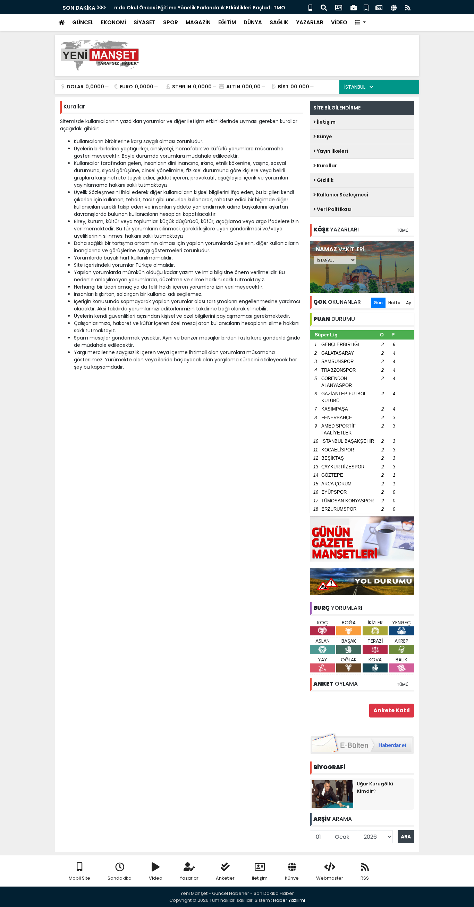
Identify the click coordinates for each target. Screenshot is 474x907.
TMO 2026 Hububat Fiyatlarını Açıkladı (162, 7)
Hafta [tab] (394, 303)
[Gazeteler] (379, 7)
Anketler (225, 878)
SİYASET (144, 22)
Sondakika (120, 878)
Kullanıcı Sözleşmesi (342, 194)
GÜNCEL (82, 22)
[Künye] (393, 7)
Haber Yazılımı (289, 900)
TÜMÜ (402, 230)
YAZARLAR (309, 22)
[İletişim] (339, 7)
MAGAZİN (198, 22)
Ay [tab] (408, 303)
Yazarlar (189, 878)
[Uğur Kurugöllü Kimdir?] (332, 793)
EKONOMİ (113, 22)
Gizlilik (324, 180)
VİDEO (339, 22)
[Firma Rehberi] (353, 7)
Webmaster (329, 878)
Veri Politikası (334, 209)
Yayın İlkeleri (332, 151)
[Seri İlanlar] (366, 7)
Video (155, 878)
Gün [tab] (378, 303)
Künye (324, 136)
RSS (365, 878)
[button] (360, 23)
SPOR (170, 22)
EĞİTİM (227, 22)
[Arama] (323, 7)
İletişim (326, 121)
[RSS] (407, 7)
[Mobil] (310, 7)
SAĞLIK (279, 22)
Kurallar (326, 165)
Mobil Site (79, 878)
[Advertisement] (287, 55)
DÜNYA (253, 22)
